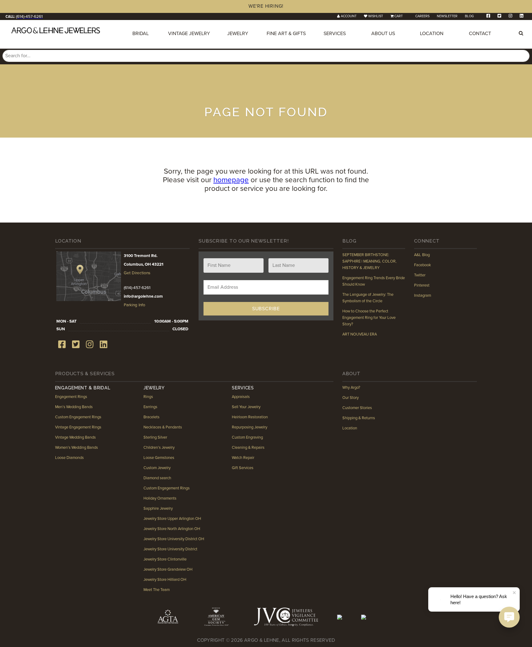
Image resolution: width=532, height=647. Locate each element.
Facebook (422, 265)
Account (349, 16)
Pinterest (421, 285)
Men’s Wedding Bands (74, 406)
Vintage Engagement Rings (78, 427)
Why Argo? (351, 387)
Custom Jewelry (157, 467)
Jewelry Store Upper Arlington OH (172, 518)
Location (431, 33)
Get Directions (137, 273)
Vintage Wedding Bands (75, 437)
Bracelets (151, 417)
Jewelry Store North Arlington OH (171, 528)
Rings (148, 396)
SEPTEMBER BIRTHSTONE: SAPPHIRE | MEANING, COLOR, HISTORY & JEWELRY (369, 261)
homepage (231, 179)
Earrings (150, 406)
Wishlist (375, 16)
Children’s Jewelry (159, 447)
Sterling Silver (155, 437)
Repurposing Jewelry (249, 427)
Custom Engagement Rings (78, 417)
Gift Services (242, 467)
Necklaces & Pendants (162, 427)
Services (335, 33)
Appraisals (241, 396)
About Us (383, 33)
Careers (422, 16)
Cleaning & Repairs (248, 447)
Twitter (419, 275)
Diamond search (157, 478)
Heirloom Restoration (250, 417)
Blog (469, 16)
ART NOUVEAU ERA (359, 334)
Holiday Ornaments (159, 498)
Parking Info (134, 305)
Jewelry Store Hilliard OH (164, 579)
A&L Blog (422, 254)
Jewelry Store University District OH (173, 538)
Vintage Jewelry (189, 33)
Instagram (422, 295)
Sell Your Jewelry (246, 406)
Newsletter (447, 16)
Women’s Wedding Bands (76, 447)
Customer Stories (357, 407)
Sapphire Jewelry (158, 508)
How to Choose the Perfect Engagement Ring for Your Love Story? (369, 318)
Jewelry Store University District (170, 549)
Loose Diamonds (69, 457)
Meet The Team (156, 589)
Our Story (350, 397)
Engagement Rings (71, 396)
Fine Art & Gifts (286, 33)
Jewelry (237, 33)
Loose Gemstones (158, 457)
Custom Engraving (247, 437)
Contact (480, 33)
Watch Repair (243, 457)
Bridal (140, 33)
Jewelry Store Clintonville (165, 559)
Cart (398, 16)
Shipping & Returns (358, 418)
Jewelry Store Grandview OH (167, 569)
